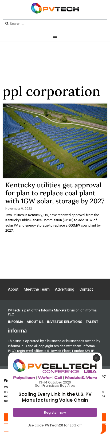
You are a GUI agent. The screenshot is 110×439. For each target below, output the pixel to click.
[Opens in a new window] (17, 330)
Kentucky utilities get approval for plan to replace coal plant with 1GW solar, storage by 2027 (54, 193)
